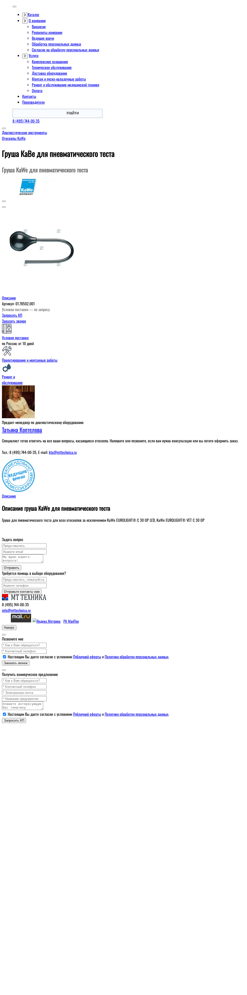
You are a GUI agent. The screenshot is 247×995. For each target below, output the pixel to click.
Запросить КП (12, 315)
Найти (73, 113)
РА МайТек (71, 621)
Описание (9, 298)
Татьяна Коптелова (22, 429)
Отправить (11, 568)
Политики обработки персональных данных (136, 657)
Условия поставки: (15, 338)
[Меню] (14, 6)
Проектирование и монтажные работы (29, 360)
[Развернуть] (25, 15)
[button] (4, 201)
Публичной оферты (87, 657)
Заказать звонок (14, 321)
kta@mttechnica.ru (63, 452)
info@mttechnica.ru (16, 610)
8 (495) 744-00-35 (26, 121)
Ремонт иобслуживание (12, 379)
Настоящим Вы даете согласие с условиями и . (88, 657)
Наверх (9, 627)
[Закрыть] (4, 634)
